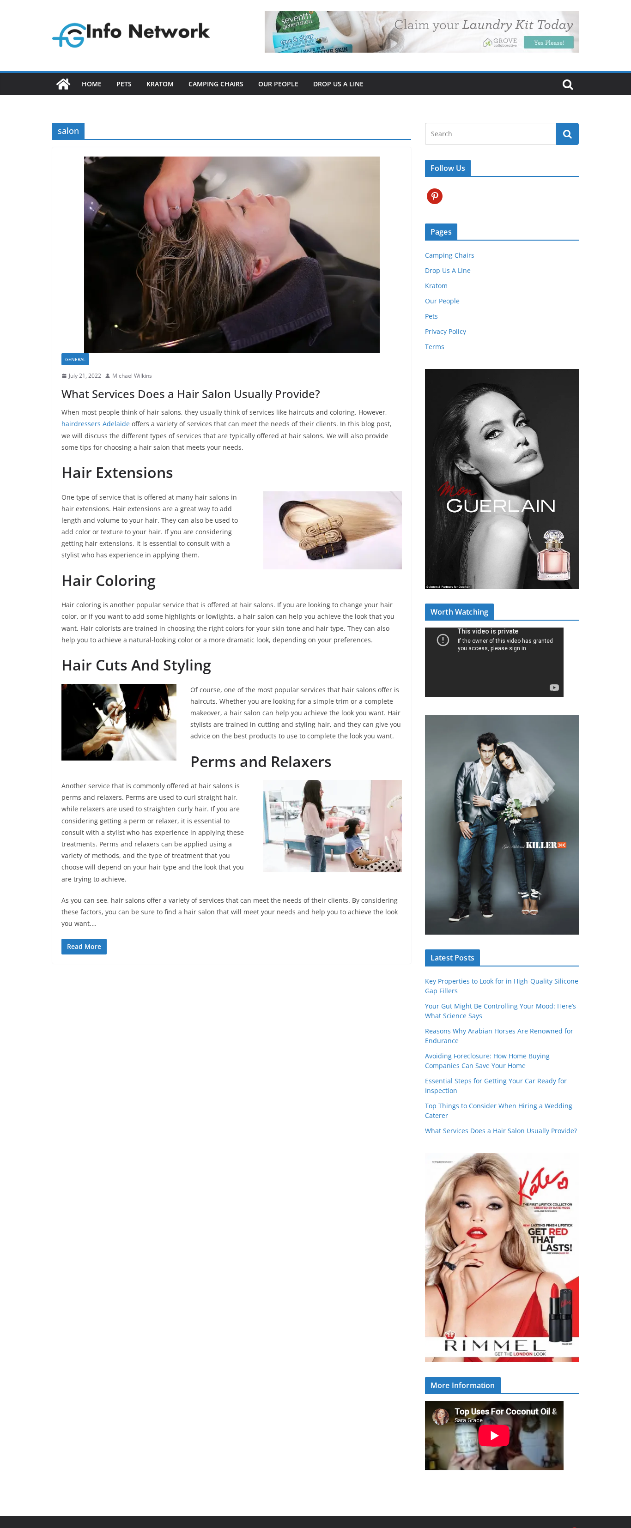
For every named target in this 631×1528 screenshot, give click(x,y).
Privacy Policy (445, 331)
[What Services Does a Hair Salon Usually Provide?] (231, 255)
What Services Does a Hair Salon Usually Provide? (190, 393)
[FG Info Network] (63, 84)
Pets (124, 83)
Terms (434, 346)
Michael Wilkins (132, 376)
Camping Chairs (215, 83)
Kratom (160, 83)
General (75, 359)
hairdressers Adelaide (95, 423)
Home (92, 83)
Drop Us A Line (338, 83)
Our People (278, 83)
